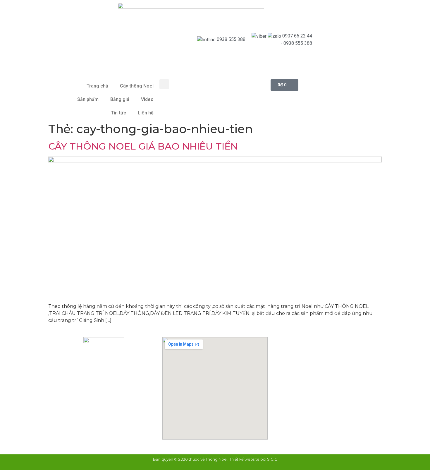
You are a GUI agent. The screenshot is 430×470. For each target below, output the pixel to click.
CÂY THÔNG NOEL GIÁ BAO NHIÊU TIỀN (143, 146)
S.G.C (272, 459)
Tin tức (118, 113)
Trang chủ (97, 86)
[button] (164, 84)
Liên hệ (146, 113)
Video (147, 99)
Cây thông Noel (137, 86)
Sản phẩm (88, 99)
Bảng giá (119, 99)
